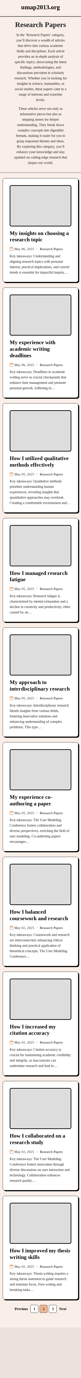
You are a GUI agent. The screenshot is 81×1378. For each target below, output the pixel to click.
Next (62, 1309)
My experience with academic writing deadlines (32, 348)
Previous (21, 1309)
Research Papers (51, 249)
